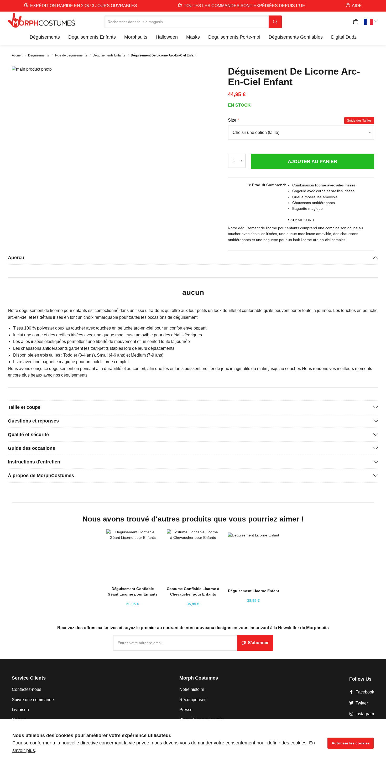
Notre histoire (191, 689)
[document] (193, 743)
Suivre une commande (33, 699)
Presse (185, 709)
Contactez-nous (26, 689)
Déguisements (39, 55)
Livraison (20, 709)
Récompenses (192, 699)
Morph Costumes (198, 678)
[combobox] (187, 21)
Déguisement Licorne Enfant (253, 591)
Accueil (17, 55)
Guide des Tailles (359, 120)
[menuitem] (44, 37)
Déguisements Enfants (109, 55)
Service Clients (29, 678)
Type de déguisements (71, 55)
